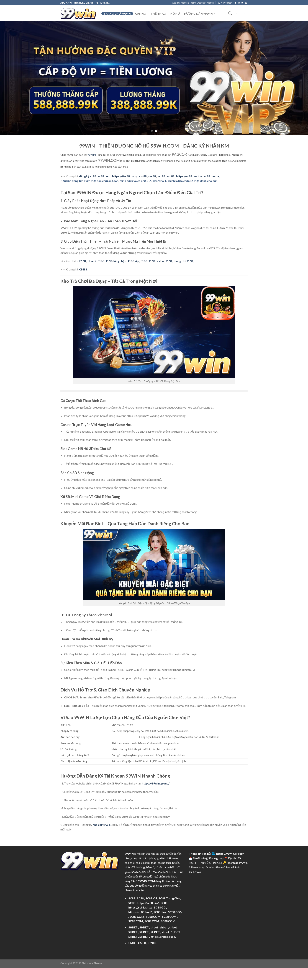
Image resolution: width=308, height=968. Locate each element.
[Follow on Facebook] (236, 3)
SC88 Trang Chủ (169, 880)
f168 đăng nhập (116, 243)
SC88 (131, 880)
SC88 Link (159, 894)
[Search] (230, 13)
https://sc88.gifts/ (140, 889)
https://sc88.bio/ (148, 885)
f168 (169, 243)
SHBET (133, 909)
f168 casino (156, 243)
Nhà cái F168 (96, 243)
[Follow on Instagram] (239, 3)
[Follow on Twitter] (242, 3)
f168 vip (133, 243)
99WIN (92, 136)
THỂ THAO (158, 13)
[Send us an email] (246, 3)
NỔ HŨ (175, 13)
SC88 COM (175, 894)
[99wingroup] (78, 13)
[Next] (297, 69)
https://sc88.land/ (140, 894)
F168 (82, 243)
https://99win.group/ (230, 835)
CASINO (140, 13)
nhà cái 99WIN (102, 807)
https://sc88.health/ (189, 158)
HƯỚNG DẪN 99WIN (198, 13)
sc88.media (211, 158)
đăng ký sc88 (87, 158)
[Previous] (10, 69)
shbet (154, 909)
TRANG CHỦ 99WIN (117, 13)
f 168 (143, 243)
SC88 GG (160, 889)
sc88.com (104, 158)
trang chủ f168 (183, 243)
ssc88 (143, 158)
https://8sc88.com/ (124, 158)
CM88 (83, 251)
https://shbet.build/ (163, 918)
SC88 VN (151, 880)
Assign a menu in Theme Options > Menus (193, 2)
